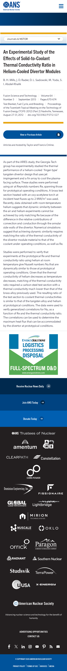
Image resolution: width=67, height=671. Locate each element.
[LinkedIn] (23, 646)
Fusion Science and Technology (20, 95)
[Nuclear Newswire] (51, 646)
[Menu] (61, 6)
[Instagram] (30, 646)
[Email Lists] (58, 646)
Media (51, 666)
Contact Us (33, 636)
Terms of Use (32, 666)
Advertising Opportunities (34, 631)
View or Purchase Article (31, 134)
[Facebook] (9, 646)
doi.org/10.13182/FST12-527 (43, 114)
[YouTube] (37, 646)
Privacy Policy (19, 666)
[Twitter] (16, 646)
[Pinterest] (44, 646)
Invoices (43, 666)
